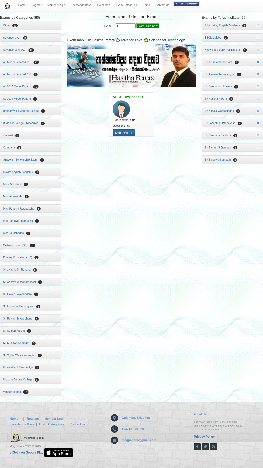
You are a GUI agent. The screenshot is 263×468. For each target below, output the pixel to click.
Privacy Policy (204, 436)
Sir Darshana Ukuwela (221, 86)
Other (9, 25)
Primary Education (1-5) (20, 257)
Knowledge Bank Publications (225, 49)
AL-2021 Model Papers (19, 98)
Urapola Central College (20, 379)
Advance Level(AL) (18, 49)
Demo (146, 5)
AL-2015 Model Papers (20, 86)
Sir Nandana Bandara (220, 135)
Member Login (56, 5)
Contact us (77, 424)
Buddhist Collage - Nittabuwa (23, 123)
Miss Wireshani (15, 184)
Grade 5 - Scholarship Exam (23, 159)
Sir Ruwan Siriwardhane (20, 318)
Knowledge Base (81, 5)
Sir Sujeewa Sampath (18, 343)
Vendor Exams (15, 392)
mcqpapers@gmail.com (139, 440)
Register (36, 5)
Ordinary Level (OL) (18, 245)
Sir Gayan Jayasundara (20, 294)
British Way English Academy (225, 25)
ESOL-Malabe (215, 37)
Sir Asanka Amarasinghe (222, 74)
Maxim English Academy (20, 172)
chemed (10, 135)
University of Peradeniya (20, 367)
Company (11, 147)
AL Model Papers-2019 (19, 74)
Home (22, 5)
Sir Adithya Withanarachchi (22, 282)
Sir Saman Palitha (16, 330)
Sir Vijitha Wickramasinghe (21, 355)
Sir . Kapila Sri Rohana (19, 269)
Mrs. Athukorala (15, 196)
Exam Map (103, 5)
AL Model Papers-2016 (20, 62)
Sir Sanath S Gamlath (220, 147)
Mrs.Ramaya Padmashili (20, 221)
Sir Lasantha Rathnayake (21, 306)
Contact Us (162, 5)
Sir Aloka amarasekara (221, 62)
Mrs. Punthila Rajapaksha (21, 208)
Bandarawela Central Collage (23, 111)
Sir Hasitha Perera (218, 98)
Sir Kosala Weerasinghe (222, 111)
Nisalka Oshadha (16, 233)
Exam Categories (126, 5)
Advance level (14, 37)
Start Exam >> (123, 133)
